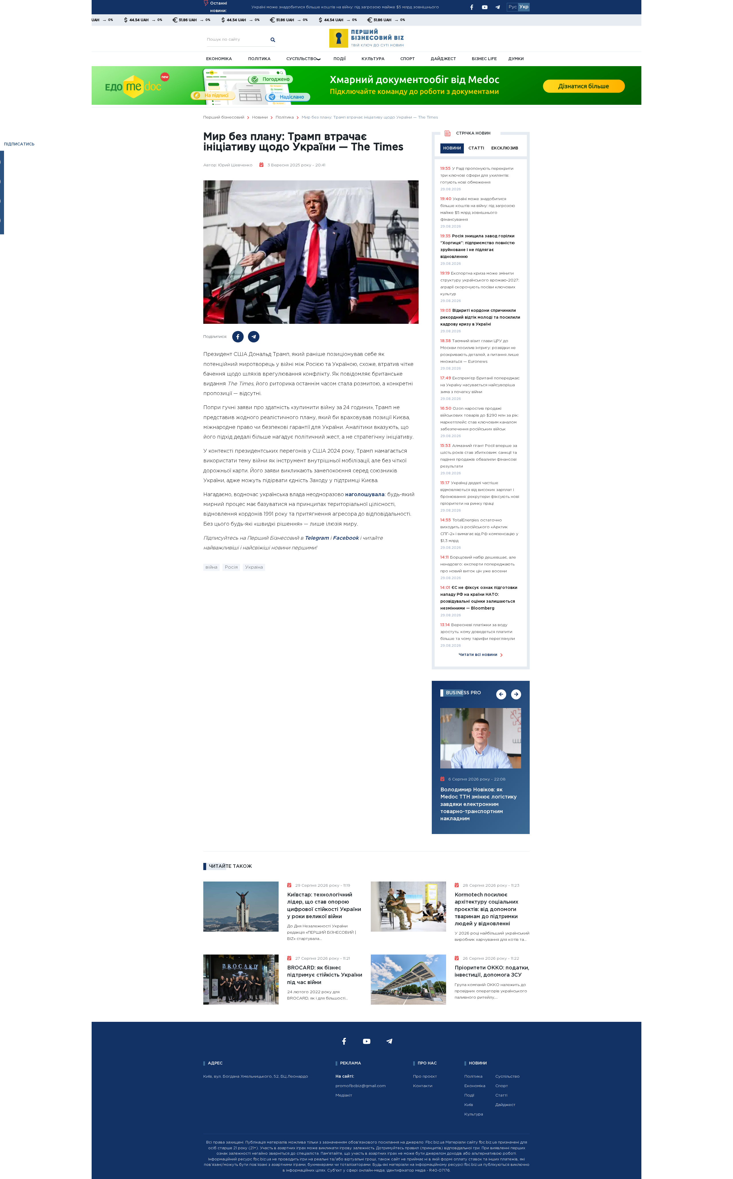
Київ (468, 1105)
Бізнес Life (484, 59)
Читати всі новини (478, 654)
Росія (231, 567)
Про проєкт (425, 1076)
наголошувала (365, 494)
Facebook (345, 538)
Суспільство (301, 59)
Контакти (422, 1086)
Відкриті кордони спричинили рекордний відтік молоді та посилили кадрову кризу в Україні (480, 317)
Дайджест (443, 59)
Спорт (407, 59)
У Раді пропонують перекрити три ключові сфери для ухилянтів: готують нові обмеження (476, 175)
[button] (501, 694)
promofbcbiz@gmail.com (361, 1086)
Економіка (219, 59)
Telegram (317, 538)
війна (211, 567)
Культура (373, 59)
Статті (501, 1095)
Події (340, 59)
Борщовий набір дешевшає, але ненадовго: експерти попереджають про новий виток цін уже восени (478, 564)
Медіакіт (344, 1095)
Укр (524, 7)
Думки (516, 59)
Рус (513, 7)
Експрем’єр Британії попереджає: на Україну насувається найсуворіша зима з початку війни (480, 385)
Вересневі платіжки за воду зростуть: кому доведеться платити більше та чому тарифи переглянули (477, 631)
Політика (259, 59)
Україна (254, 567)
